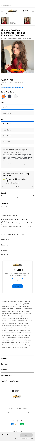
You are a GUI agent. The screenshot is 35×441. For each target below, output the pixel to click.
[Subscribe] (28, 413)
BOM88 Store (7, 5)
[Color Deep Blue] (9, 96)
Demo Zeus (16, 311)
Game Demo (7, 136)
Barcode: (19, 38)
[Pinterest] (8, 255)
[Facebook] (2, 255)
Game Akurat (7, 124)
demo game (24, 321)
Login (10, 164)
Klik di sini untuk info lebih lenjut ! (23, 438)
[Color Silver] (16, 96)
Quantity (4, 193)
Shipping (10, 82)
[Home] (12, 10)
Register (25, 164)
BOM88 (20, 431)
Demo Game (7, 130)
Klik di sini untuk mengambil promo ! (12, 234)
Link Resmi (6, 142)
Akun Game (6, 107)
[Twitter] (5, 255)
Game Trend (7, 113)
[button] (2, 11)
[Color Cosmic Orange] (3, 96)
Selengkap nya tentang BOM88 (11, 87)
